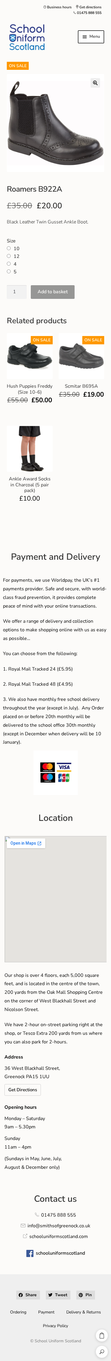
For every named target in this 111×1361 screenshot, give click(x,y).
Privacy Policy (55, 1326)
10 (17, 248)
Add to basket (53, 291)
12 (17, 256)
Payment (46, 1312)
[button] (95, 83)
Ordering (18, 1312)
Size (11, 241)
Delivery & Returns (83, 1312)
